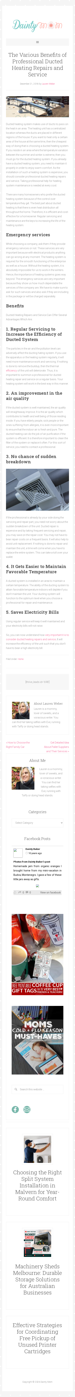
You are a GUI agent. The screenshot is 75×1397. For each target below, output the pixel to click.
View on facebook (50, 892)
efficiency (11, 370)
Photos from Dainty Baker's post (31, 861)
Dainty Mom (37, 26)
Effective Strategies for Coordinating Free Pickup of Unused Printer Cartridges (37, 1338)
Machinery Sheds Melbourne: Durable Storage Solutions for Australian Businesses (37, 1279)
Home (20, 659)
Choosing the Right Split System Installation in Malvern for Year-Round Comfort (37, 1185)
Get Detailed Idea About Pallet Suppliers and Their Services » (56, 747)
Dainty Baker (32, 849)
